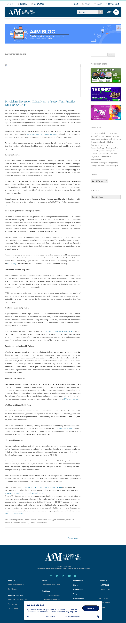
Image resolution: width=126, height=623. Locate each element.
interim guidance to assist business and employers (42, 487)
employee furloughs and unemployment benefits (24, 493)
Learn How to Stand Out (51, 599)
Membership (78, 580)
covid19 (69, 520)
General (27, 520)
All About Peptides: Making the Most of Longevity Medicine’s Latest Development (105, 157)
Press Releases (78, 598)
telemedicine (15, 522)
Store (75, 585)
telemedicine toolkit (66, 428)
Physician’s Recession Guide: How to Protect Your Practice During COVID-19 (40, 103)
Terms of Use (103, 598)
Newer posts (74, 538)
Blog (75, 594)
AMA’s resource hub (70, 399)
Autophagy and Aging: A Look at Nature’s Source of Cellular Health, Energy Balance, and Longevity (106, 142)
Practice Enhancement (39, 520)
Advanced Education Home (18, 599)
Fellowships (12, 604)
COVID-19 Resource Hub (14, 514)
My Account (78, 589)
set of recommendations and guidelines (42, 134)
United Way (11, 264)
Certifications (13, 608)
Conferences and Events (51, 585)
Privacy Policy (104, 603)
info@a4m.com (104, 589)
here (6, 205)
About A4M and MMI (16, 585)
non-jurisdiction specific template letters (58, 331)
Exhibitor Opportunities (51, 595)
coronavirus (60, 520)
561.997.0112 (104, 585)
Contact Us (103, 580)
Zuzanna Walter (41, 522)
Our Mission (12, 589)
